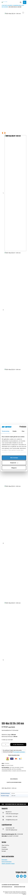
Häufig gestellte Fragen (8, 863)
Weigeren (14, 467)
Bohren (10, 5)
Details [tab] (14, 431)
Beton (14, 769)
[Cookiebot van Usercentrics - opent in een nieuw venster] (19, 427)
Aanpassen (13, 462)
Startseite (4, 5)
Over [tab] (23, 431)
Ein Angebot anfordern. (19, 752)
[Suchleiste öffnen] (20, 2)
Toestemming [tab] (5, 431)
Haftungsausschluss (7, 886)
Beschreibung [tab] (14, 779)
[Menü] (24, 2)
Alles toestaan (14, 457)
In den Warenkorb (18, 744)
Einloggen (4, 859)
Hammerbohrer (17, 5)
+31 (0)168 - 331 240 (11, 816)
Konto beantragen (7, 861)
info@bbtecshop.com (11, 819)
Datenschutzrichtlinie (19, 886)
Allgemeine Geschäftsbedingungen (10, 884)
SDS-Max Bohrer (14, 767)
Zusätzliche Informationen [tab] (14, 782)
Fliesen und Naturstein (19, 770)
